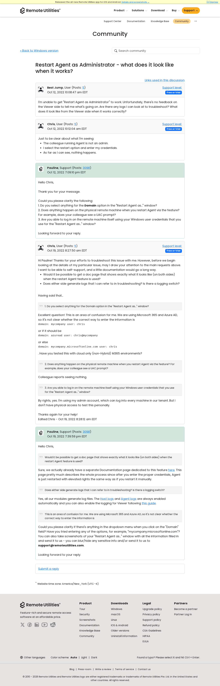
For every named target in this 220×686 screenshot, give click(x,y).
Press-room (84, 669)
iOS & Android (119, 625)
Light (84, 657)
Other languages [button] (34, 657)
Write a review (103, 669)
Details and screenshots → (135, 2)
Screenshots (87, 620)
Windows (116, 609)
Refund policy (151, 625)
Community (182, 21)
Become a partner (186, 609)
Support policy (152, 620)
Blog (72, 669)
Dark (94, 657)
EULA (146, 641)
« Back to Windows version (39, 51)
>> (195, 21)
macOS (115, 614)
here (171, 470)
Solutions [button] (138, 10)
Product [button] (119, 10)
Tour (82, 609)
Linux (114, 620)
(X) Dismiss (212, 2)
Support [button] (189, 10)
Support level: (172, 88)
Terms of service (124, 669)
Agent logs (128, 499)
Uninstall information (124, 636)
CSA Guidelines (152, 630)
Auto (73, 657)
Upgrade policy (152, 609)
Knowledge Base (160, 21)
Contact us (144, 669)
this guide (149, 503)
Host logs (107, 499)
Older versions (120, 630)
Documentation (136, 21)
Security (84, 614)
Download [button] (158, 10)
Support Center (112, 21)
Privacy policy (151, 614)
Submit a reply (48, 569)
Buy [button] (174, 10)
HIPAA (146, 636)
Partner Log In (183, 614)
